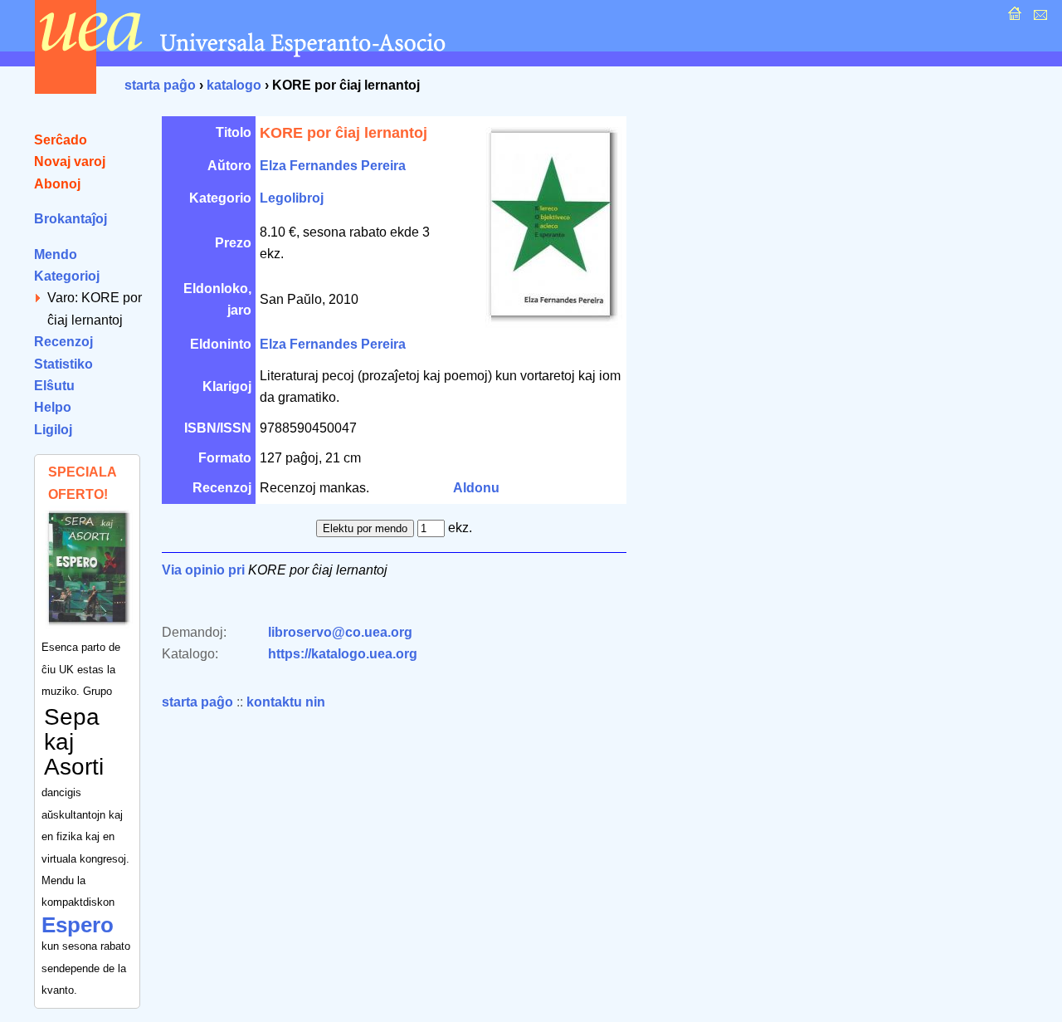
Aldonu (476, 488)
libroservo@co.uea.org (340, 632)
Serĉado (60, 140)
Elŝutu (54, 386)
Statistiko (63, 364)
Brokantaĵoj (70, 219)
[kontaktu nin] (1038, 18)
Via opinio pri (203, 570)
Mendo (55, 254)
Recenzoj (63, 342)
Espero (77, 924)
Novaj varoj (69, 161)
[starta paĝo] (1012, 18)
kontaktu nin (285, 702)
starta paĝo (160, 85)
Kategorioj (67, 276)
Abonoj (57, 184)
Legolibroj (292, 198)
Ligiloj (53, 430)
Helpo (52, 407)
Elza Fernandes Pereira (333, 166)
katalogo (234, 85)
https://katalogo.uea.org (342, 654)
